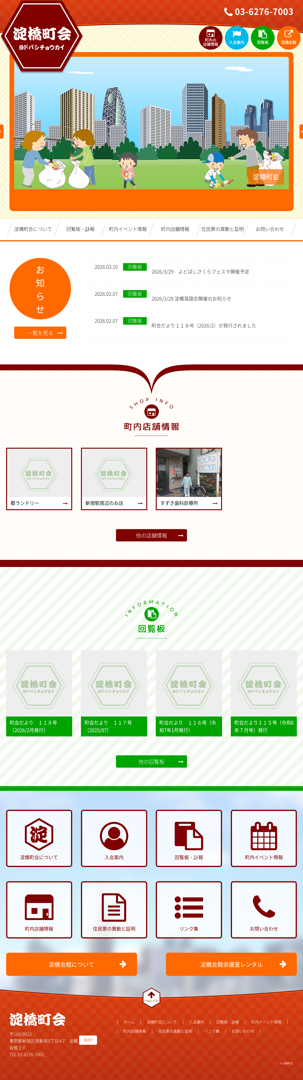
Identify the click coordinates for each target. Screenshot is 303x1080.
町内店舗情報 (175, 229)
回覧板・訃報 (80, 229)
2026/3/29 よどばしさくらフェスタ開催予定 (200, 271)
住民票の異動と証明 (222, 229)
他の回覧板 (151, 761)
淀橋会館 (288, 42)
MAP (88, 1040)
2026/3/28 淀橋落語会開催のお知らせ (191, 298)
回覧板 (262, 42)
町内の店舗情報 (210, 42)
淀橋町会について (33, 229)
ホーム (129, 1022)
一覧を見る (40, 332)
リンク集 (188, 928)
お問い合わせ (270, 229)
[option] (151, 123)
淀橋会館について (71, 964)
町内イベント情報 (128, 229)
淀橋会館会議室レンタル (231, 964)
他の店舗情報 (151, 535)
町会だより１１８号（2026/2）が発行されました (204, 325)
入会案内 (236, 42)
